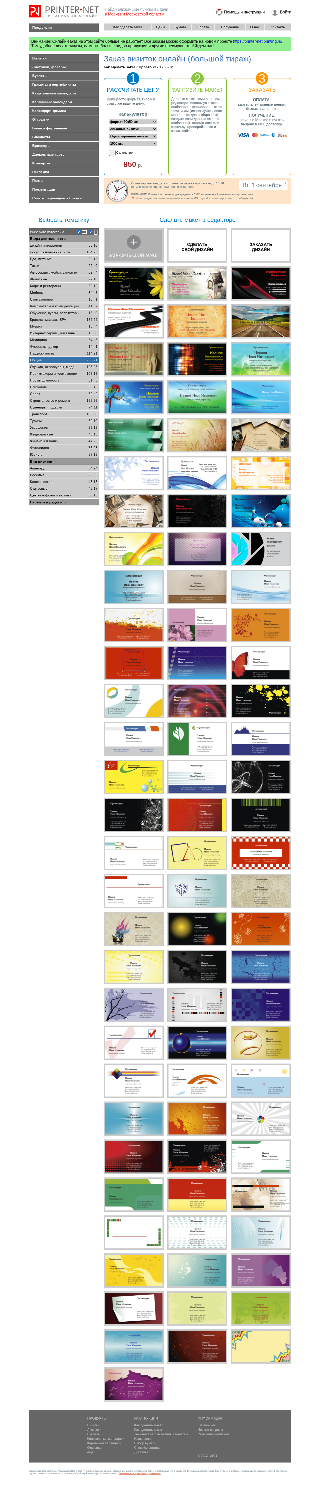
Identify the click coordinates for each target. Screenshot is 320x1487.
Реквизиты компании (213, 1434)
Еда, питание (64, 259)
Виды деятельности (48, 239)
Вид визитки (41, 461)
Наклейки (40, 172)
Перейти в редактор (48, 502)
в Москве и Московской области (134, 14)
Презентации (43, 189)
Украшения (64, 427)
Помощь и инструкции (244, 12)
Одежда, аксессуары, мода (64, 367)
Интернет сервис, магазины (64, 333)
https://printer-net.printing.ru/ (257, 41)
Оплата (203, 27)
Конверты (41, 163)
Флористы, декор (64, 347)
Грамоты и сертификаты (54, 84)
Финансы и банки (64, 441)
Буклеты (40, 76)
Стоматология (64, 299)
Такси (64, 266)
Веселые (64, 475)
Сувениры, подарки (64, 407)
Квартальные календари (54, 93)
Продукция (42, 27)
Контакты (278, 27)
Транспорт (64, 414)
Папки (37, 181)
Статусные (64, 488)
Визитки (39, 58)
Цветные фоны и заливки (64, 495)
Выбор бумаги (145, 1443)
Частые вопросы (210, 1430)
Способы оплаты (147, 1448)
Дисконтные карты (49, 154)
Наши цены (142, 1439)
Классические (64, 482)
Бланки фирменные (49, 128)
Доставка (141, 1452)
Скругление (124, 152)
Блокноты (41, 137)
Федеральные (64, 434)
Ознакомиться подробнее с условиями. (140, 1473)
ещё (90, 1452)
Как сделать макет (148, 1425)
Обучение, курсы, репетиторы (64, 313)
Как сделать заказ (127, 27)
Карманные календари (52, 102)
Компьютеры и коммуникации (64, 306)
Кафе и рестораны (64, 286)
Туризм (64, 421)
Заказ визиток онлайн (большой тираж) (177, 58)
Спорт (64, 394)
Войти (285, 12)
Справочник (207, 1425)
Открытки (41, 119)
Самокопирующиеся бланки (57, 198)
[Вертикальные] (93, 232)
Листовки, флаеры (49, 67)
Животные (64, 279)
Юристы (64, 454)
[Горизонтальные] (81, 232)
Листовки (94, 1430)
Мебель (64, 293)
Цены (160, 27)
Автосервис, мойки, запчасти (64, 272)
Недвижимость (64, 353)
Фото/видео (64, 448)
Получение (230, 27)
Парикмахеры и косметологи (64, 373)
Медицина (64, 340)
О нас (255, 27)
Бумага (180, 27)
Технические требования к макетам (161, 1434)
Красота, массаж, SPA (64, 320)
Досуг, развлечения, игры (64, 252)
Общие (64, 360)
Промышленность (64, 380)
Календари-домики (49, 111)
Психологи (64, 387)
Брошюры (41, 146)
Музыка (64, 326)
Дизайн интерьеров (64, 245)
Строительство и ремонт (64, 400)
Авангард (64, 468)
